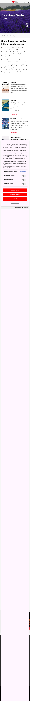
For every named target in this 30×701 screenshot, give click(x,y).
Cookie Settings (15, 203)
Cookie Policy (10, 168)
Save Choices (15, 198)
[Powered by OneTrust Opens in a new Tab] (21, 208)
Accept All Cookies (15, 194)
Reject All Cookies (15, 190)
